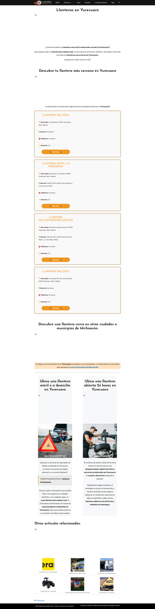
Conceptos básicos (101, 2)
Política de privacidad (99, 605)
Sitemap (117, 605)
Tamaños (88, 2)
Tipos (78, 2)
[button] (119, 2)
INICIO (57, 2)
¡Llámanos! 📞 (56, 152)
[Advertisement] (77, 29)
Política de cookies (86, 605)
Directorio (67, 2)
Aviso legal (110, 605)
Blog (112, 2)
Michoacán (40, 600)
